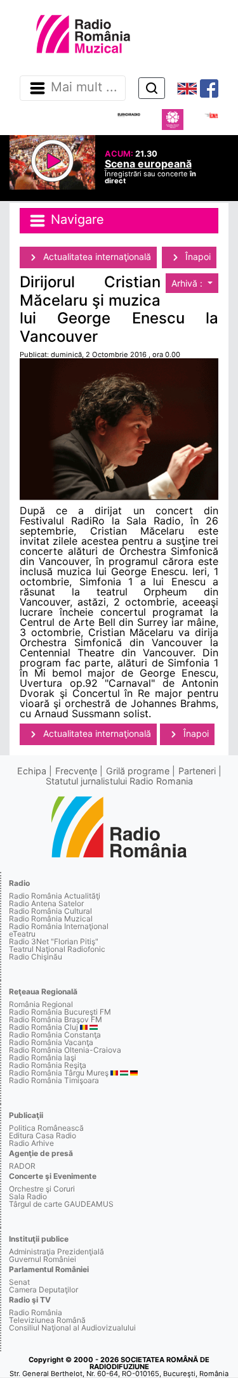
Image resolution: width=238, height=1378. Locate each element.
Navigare (75, 220)
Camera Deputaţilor (43, 1289)
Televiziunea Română (47, 1320)
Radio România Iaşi (42, 1057)
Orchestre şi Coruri (42, 1188)
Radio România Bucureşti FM (60, 1012)
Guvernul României (42, 1259)
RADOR (22, 1166)
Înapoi (197, 256)
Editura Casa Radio (42, 1135)
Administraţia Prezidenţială (56, 1251)
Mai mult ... (84, 87)
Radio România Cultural (50, 911)
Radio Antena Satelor (46, 903)
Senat (19, 1282)
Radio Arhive (31, 1143)
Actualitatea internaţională (96, 256)
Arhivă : (188, 283)
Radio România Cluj (43, 1027)
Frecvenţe (76, 770)
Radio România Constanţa (55, 1034)
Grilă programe (137, 770)
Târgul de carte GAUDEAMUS (61, 1204)
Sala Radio (28, 1196)
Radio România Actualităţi (54, 895)
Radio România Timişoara (54, 1080)
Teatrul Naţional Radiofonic (57, 949)
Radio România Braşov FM (55, 1019)
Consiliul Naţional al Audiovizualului (72, 1327)
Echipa (31, 770)
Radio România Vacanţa (51, 1042)
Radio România (35, 1312)
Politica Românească (46, 1128)
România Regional (41, 1004)
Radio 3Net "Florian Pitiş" (53, 941)
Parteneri (197, 770)
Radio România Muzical (51, 918)
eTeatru (22, 934)
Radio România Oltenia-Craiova (65, 1050)
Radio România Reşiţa (47, 1065)
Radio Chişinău (35, 956)
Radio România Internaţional (59, 926)
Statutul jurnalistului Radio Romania (119, 781)
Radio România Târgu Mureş (59, 1072)
